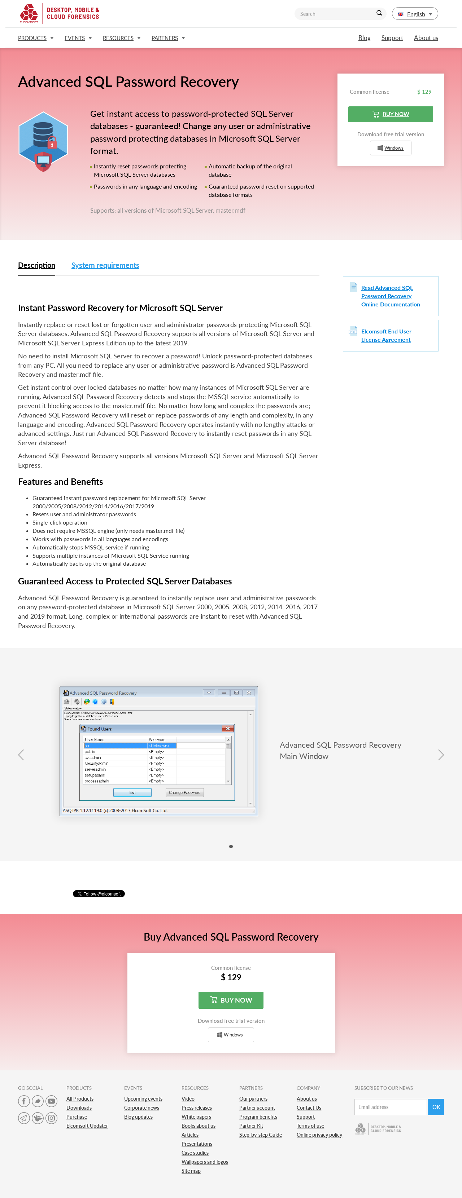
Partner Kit (251, 1126)
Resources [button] (118, 38)
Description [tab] (36, 265)
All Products (79, 1099)
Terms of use (310, 1126)
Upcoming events (143, 1099)
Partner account (257, 1108)
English (416, 13)
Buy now (396, 114)
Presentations (197, 1144)
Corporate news (141, 1108)
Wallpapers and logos (205, 1162)
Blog (364, 37)
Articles (190, 1135)
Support (392, 37)
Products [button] (32, 38)
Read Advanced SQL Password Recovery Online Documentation (390, 296)
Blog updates (138, 1117)
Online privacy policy (319, 1135)
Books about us (198, 1126)
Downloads (79, 1108)
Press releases (197, 1108)
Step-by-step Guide (260, 1135)
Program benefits (258, 1117)
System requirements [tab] (105, 265)
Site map (191, 1171)
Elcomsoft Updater (87, 1126)
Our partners (253, 1099)
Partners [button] (165, 38)
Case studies (195, 1153)
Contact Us (309, 1108)
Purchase (76, 1117)
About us (426, 37)
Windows (394, 148)
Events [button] (75, 38)
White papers (196, 1117)
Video (188, 1099)
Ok (436, 1107)
